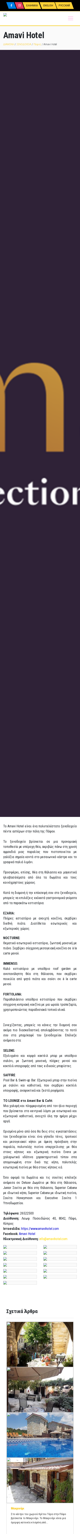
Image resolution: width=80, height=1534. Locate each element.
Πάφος (37, 44)
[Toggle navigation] (71, 18)
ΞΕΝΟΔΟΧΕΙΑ (23, 44)
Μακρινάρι (17, 1508)
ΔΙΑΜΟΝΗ (8, 44)
